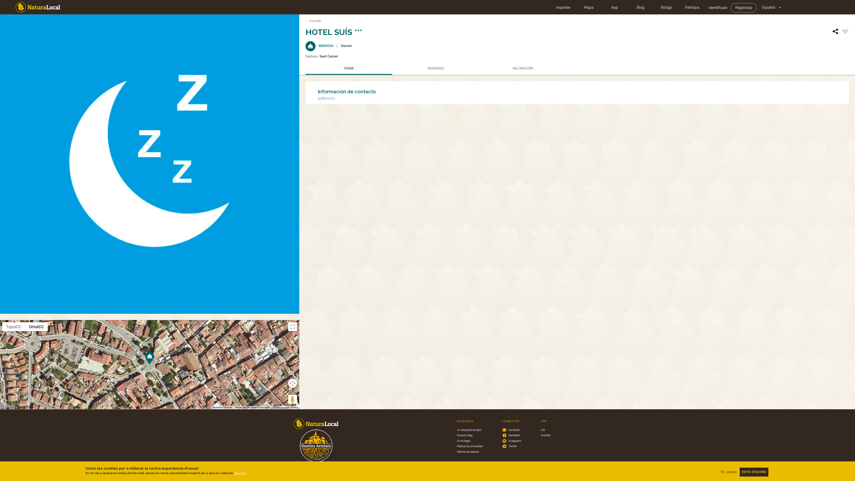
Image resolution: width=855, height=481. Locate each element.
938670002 (326, 98)
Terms (294, 407)
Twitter (513, 446)
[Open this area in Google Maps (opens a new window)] (8, 406)
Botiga (666, 7)
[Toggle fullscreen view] (292, 326)
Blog (640, 7)
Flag (845, 32)
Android (545, 435)
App (614, 7)
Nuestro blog (464, 435)
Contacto (514, 430)
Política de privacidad (470, 446)
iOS (543, 430)
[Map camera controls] (292, 383)
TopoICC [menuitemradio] (13, 326)
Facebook (514, 435)
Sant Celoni (329, 56)
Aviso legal (463, 440)
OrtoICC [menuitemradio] (36, 326)
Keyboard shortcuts (222, 407)
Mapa (588, 7)
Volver (315, 21)
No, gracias (729, 472)
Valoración (523, 68)
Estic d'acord (754, 472)
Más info (239, 473)
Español (768, 7)
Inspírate (563, 7)
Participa (692, 7)
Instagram (515, 440)
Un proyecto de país (469, 430)
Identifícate (718, 8)
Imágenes (436, 68)
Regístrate (743, 8)
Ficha (349, 68)
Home (38, 7)
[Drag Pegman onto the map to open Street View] (292, 399)
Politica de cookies (468, 451)
